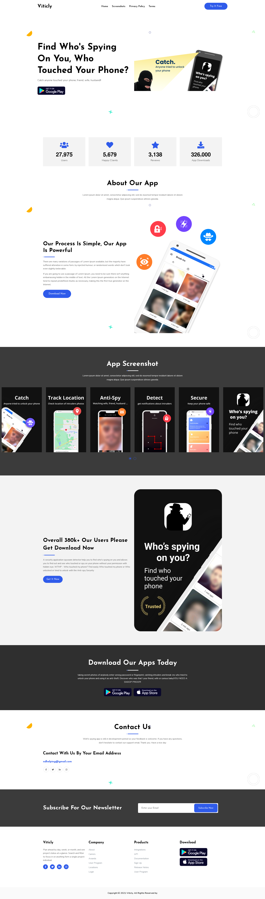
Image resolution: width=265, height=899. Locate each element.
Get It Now (53, 579)
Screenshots (118, 6)
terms (152, 6)
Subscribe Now (205, 808)
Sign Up (138, 862)
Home (104, 6)
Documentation (141, 858)
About (92, 849)
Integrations (140, 849)
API (136, 854)
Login (91, 871)
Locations (93, 867)
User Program (95, 862)
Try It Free (216, 6)
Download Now (57, 294)
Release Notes (141, 867)
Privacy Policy (137, 6)
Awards (92, 858)
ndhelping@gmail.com (57, 761)
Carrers (92, 854)
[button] (130, 458)
